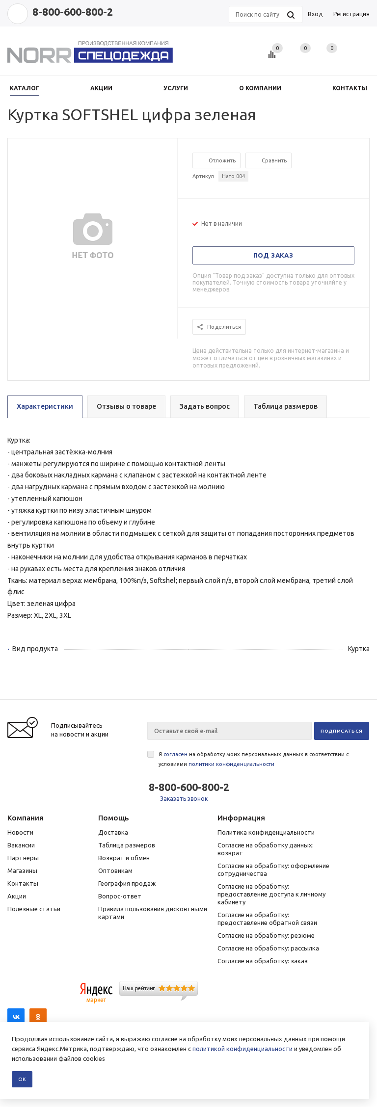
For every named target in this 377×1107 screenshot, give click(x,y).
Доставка (113, 832)
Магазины (22, 870)
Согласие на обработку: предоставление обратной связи (267, 918)
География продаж (127, 883)
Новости (20, 832)
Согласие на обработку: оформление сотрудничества (273, 869)
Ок (22, 1079)
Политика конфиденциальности (266, 832)
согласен (175, 754)
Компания (25, 818)
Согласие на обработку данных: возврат (265, 849)
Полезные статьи (33, 908)
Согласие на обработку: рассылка (268, 948)
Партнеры (23, 857)
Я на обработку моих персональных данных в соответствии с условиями (254, 759)
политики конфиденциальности (231, 764)
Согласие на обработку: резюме (266, 935)
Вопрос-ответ (119, 896)
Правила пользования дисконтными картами (152, 912)
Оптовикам (115, 870)
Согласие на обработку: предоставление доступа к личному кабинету (271, 894)
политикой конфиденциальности (242, 1048)
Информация (241, 818)
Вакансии (21, 845)
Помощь (113, 818)
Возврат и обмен (124, 857)
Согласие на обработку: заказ (262, 960)
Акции (16, 896)
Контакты (22, 883)
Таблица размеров (126, 845)
